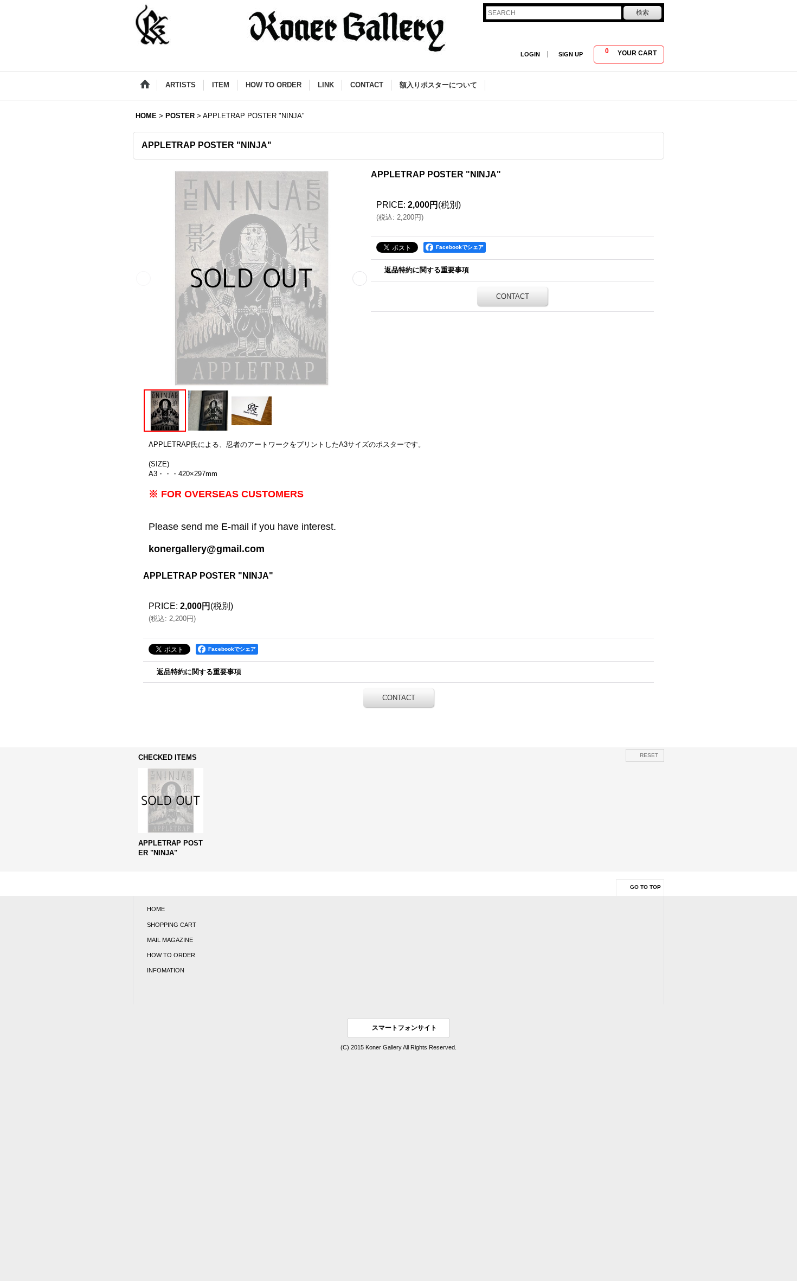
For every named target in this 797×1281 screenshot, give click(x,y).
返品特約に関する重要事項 (426, 270)
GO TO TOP (645, 887)
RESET (649, 755)
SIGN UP (570, 54)
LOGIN (530, 54)
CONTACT (512, 296)
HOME (156, 909)
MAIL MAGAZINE (170, 940)
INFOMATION (165, 970)
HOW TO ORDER (171, 955)
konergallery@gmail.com (207, 548)
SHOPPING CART (171, 924)
